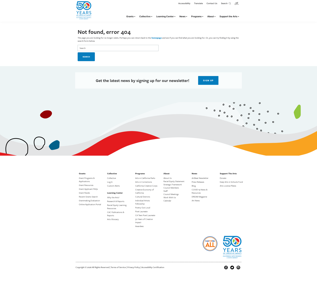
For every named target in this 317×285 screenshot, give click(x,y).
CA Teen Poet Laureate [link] (145, 215)
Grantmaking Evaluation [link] (89, 200)
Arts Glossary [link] (113, 219)
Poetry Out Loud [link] (142, 207)
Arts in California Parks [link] (145, 178)
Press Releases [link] (198, 181)
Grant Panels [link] (84, 192)
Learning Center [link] (165, 16)
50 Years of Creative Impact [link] (144, 221)
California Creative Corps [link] (146, 185)
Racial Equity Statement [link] (173, 181)
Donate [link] (223, 178)
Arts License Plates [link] (228, 185)
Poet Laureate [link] (141, 211)
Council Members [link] (171, 187)
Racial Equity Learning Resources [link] (116, 207)
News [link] (182, 16)
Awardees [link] (139, 226)
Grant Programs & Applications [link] (87, 179)
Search (225, 3)
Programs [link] (196, 16)
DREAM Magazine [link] (199, 196)
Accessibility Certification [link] (152, 267)
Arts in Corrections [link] (143, 181)
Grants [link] (130, 16)
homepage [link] (157, 37)
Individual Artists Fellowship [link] (142, 202)
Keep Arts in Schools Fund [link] (231, 181)
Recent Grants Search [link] (88, 196)
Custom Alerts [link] (113, 185)
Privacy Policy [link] (133, 267)
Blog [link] (194, 185)
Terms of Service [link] (118, 267)
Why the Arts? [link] (113, 197)
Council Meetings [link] (171, 194)
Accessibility (184, 3)
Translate (198, 3)
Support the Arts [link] (228, 16)
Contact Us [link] (212, 3)
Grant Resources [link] (86, 185)
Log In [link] (110, 181)
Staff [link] (165, 190)
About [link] (210, 16)
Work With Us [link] (169, 197)
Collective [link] (145, 16)
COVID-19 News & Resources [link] (199, 191)
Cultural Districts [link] (142, 196)
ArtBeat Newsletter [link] (200, 178)
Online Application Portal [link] (90, 204)
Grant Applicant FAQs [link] (88, 188)
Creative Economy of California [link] (144, 191)
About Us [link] (167, 178)
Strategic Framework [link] (172, 184)
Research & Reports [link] (115, 201)
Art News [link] (196, 200)
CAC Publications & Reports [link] (115, 214)
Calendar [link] (167, 200)
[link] (83, 11)
